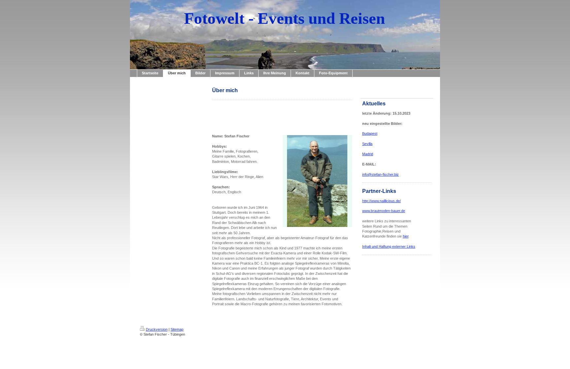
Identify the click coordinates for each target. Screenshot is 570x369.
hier (405, 236)
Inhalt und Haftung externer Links (388, 246)
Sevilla (367, 144)
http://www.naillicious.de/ (381, 201)
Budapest (369, 133)
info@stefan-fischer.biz (380, 174)
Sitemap (177, 329)
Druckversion (157, 329)
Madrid (367, 154)
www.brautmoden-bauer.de (383, 211)
